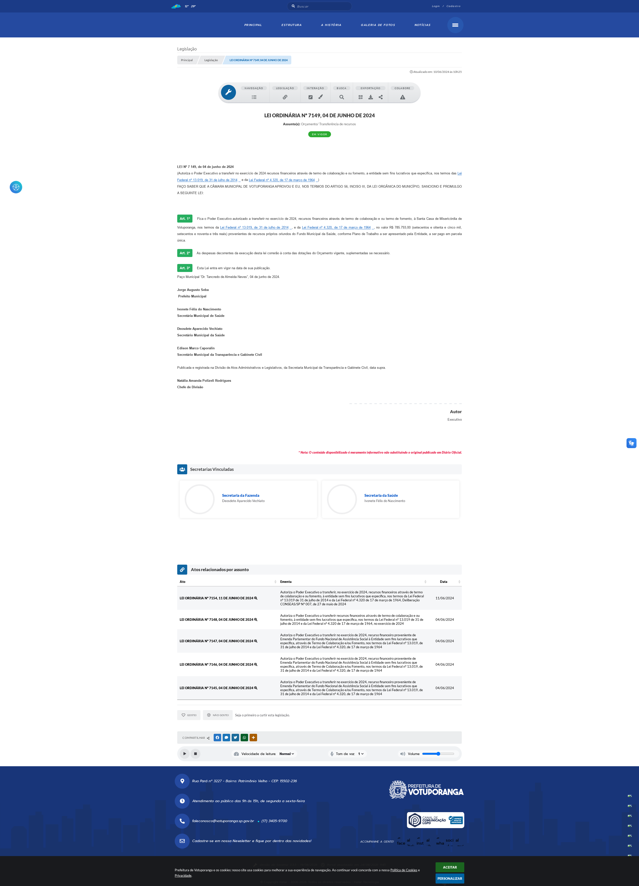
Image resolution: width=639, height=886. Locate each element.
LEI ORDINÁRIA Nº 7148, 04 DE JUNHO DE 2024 (217, 620)
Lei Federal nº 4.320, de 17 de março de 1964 (282, 180)
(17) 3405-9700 (274, 821)
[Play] (185, 754)
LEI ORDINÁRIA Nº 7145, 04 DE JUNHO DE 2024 (217, 688)
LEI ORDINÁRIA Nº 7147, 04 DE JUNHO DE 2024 (217, 641)
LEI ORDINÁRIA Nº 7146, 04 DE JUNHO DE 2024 (217, 664)
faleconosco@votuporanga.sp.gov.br (223, 821)
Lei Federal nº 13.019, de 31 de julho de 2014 (254, 227)
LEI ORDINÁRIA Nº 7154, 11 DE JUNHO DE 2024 (217, 598)
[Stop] (195, 754)
